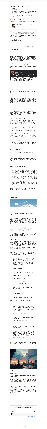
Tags (30, 1)
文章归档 (26, 1)
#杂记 (13, 9)
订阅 (33, 1)
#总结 (11, 9)
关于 (31, 1)
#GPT (16, 9)
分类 (28, 1)
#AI (14, 9)
